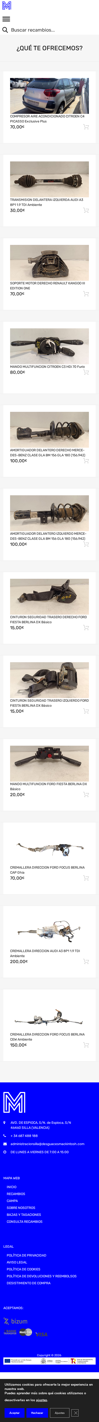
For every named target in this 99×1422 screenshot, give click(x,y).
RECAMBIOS (16, 1194)
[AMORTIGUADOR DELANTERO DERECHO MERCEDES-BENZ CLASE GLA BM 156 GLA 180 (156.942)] (49, 430)
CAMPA (12, 1201)
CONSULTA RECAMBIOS (25, 1222)
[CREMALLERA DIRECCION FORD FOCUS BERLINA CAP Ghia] (49, 847)
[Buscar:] (46, 30)
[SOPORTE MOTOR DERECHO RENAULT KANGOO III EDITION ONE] (49, 263)
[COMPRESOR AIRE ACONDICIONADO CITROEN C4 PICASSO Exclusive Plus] (49, 96)
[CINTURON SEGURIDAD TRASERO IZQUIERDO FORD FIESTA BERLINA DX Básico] (49, 680)
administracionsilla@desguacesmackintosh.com (47, 1144)
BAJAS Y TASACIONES (24, 1215)
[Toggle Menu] (6, 20)
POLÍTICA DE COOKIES (23, 1269)
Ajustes (60, 1413)
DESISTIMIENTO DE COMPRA (28, 1283)
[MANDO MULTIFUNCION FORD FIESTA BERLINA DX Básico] (49, 764)
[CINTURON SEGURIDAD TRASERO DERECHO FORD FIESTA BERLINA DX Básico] (49, 597)
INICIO (11, 1187)
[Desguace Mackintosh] (24, 5)
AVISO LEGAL (17, 1262)
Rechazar (37, 1413)
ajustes (41, 1400)
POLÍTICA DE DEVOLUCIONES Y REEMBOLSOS (42, 1276)
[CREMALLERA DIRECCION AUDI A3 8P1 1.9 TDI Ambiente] (49, 930)
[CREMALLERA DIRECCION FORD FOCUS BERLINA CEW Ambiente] (49, 1014)
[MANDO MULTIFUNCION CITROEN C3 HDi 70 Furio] (49, 346)
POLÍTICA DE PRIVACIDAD (26, 1255)
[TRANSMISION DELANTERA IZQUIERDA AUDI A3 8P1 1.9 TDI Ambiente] (49, 179)
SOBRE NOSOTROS (21, 1208)
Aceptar (14, 1413)
